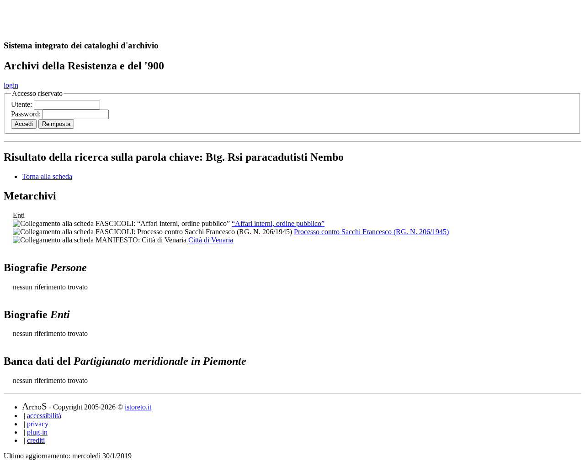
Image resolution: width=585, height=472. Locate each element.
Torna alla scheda (47, 176)
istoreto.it (138, 407)
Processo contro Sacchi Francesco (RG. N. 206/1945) (371, 232)
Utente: (22, 104)
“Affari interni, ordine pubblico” (278, 223)
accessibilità (44, 416)
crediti (36, 440)
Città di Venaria (210, 240)
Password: (27, 114)
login (11, 85)
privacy (37, 424)
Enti (19, 215)
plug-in (37, 432)
